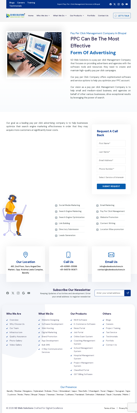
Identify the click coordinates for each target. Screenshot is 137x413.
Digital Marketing (49, 332)
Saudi (109, 394)
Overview (14, 320)
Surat (103, 391)
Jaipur (74, 391)
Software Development (52, 324)
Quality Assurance (18, 336)
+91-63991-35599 (68, 266)
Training (31, 2)
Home (30, 15)
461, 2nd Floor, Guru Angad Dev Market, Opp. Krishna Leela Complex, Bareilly (25, 269)
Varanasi (51, 394)
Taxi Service (111, 332)
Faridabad (80, 394)
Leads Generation (67, 235)
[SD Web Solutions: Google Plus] (123, 4)
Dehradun (90, 394)
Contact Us (103, 15)
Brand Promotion (49, 336)
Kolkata (48, 391)
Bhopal (35, 394)
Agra (128, 391)
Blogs (12, 2)
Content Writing (107, 223)
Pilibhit (126, 394)
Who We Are (42, 15)
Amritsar (60, 394)
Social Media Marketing (69, 205)
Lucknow (12, 394)
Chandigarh (94, 391)
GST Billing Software (83, 374)
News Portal (79, 328)
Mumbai (18, 391)
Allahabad (100, 394)
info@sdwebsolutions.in (111, 266)
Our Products (76, 15)
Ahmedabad (65, 391)
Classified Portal (81, 370)
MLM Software (80, 320)
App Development (50, 340)
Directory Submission (69, 229)
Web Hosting (48, 328)
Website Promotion (109, 217)
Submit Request (111, 186)
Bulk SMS (46, 345)
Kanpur (42, 394)
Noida (20, 394)
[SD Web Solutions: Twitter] (115, 4)
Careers (21, 2)
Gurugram (120, 391)
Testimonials (15, 6)
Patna (27, 394)
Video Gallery (16, 345)
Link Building (64, 223)
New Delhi (83, 391)
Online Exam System (83, 336)
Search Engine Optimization (72, 217)
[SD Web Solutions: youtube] (127, 4)
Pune (55, 391)
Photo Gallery (16, 340)
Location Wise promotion (112, 229)
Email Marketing (107, 205)
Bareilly (10, 391)
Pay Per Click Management (112, 211)
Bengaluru (27, 391)
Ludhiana (70, 394)
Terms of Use (109, 408)
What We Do (58, 15)
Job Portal (78, 332)
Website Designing (50, 320)
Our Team (14, 328)
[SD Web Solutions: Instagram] (119, 4)
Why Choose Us (17, 324)
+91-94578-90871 (68, 269)
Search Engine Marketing (70, 211)
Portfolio (91, 15)
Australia (117, 394)
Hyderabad (38, 391)
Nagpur (111, 391)
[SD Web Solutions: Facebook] (111, 4)
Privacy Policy (124, 408)
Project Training (113, 328)
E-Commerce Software (84, 324)
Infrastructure (16, 332)
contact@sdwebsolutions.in (111, 269)
